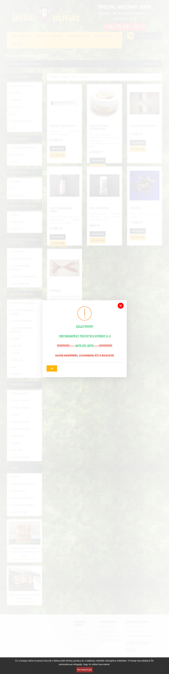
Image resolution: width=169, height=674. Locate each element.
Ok (52, 368)
